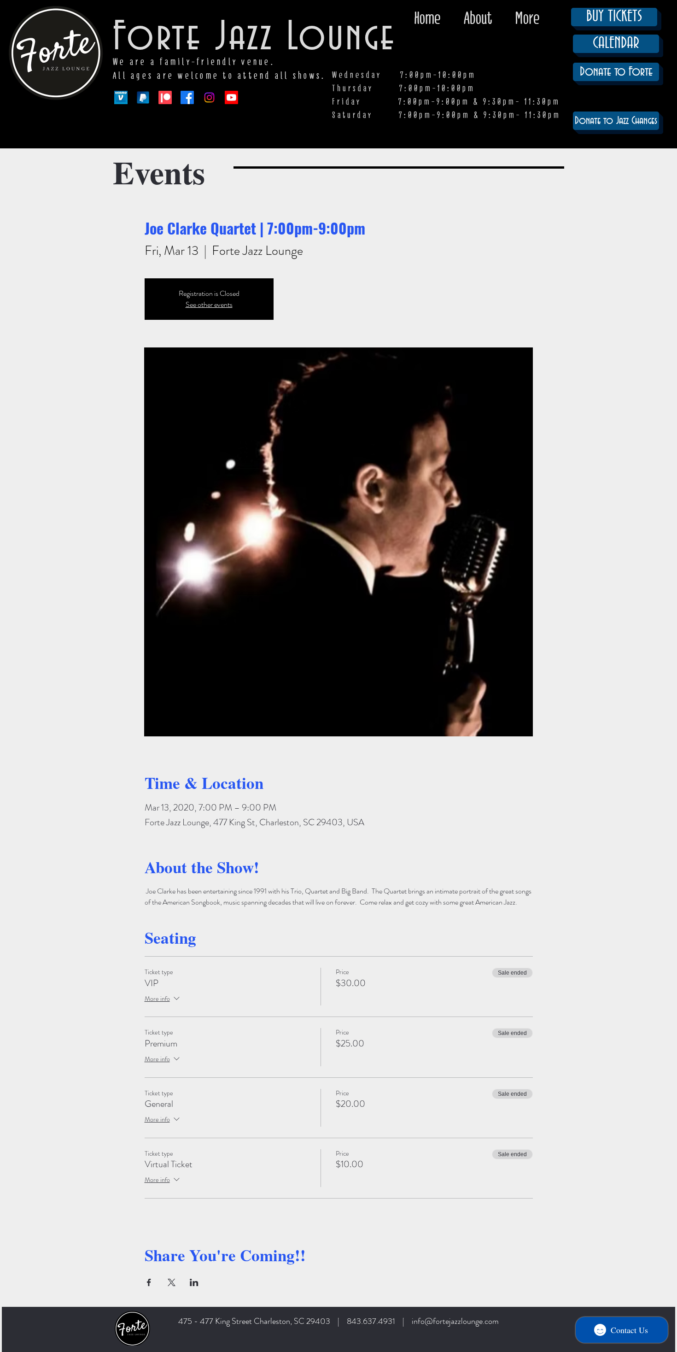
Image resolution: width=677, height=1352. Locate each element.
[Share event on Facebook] (149, 1282)
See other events (209, 304)
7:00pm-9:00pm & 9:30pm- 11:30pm (480, 115)
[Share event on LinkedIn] (194, 1282)
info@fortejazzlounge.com (455, 1321)
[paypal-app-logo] (143, 97)
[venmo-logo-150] (121, 97)
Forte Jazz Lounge (254, 38)
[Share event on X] (171, 1282)
